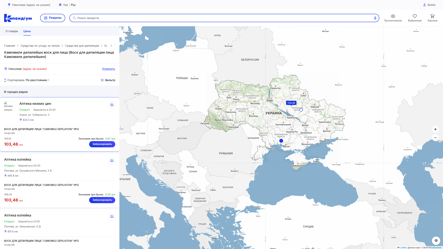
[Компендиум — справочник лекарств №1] (18, 18)
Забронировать (102, 143)
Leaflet (402, 247)
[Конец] (111, 46)
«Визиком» (436, 247)
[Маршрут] (111, 105)
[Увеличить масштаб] (435, 129)
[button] (281, 140)
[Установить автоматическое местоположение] (436, 241)
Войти (431, 5)
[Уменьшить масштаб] (435, 137)
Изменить (108, 69)
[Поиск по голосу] (375, 18)
